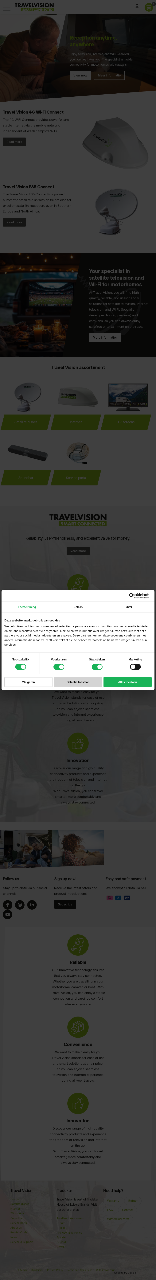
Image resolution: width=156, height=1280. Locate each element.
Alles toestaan (127, 682)
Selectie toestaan (78, 682)
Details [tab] (78, 606)
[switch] (58, 667)
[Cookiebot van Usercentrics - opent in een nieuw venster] (135, 596)
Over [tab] (129, 606)
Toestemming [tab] (27, 606)
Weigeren (28, 682)
